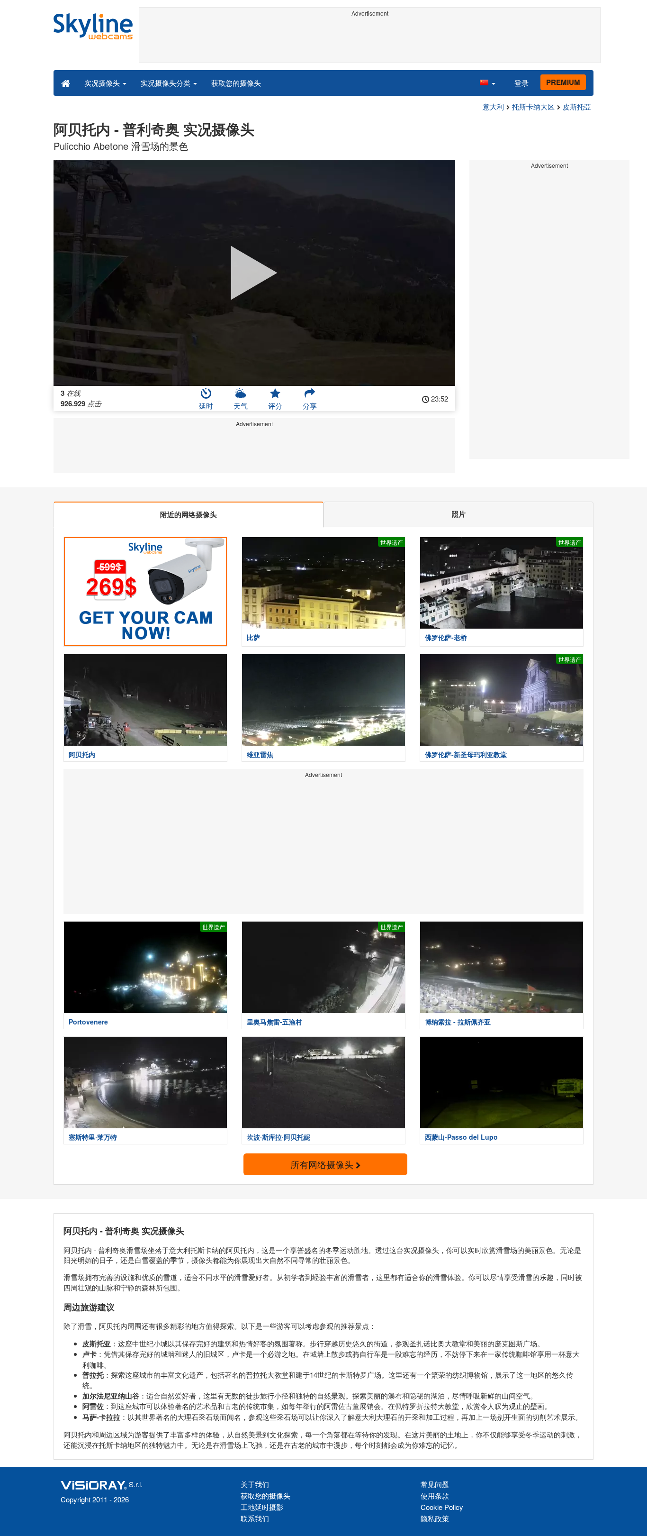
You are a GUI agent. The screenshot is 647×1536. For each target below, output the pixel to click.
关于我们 (255, 1484)
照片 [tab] (458, 514)
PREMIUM (563, 82)
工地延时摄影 (262, 1507)
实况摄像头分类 (166, 83)
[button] (487, 82)
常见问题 (435, 1484)
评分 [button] (275, 406)
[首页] (65, 82)
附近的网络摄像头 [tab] (188, 514)
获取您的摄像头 (236, 83)
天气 (241, 406)
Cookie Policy (442, 1507)
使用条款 (435, 1495)
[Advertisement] (369, 41)
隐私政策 (435, 1518)
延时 (206, 406)
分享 (310, 406)
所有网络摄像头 (323, 1164)
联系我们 (255, 1518)
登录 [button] (521, 83)
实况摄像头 (103, 83)
